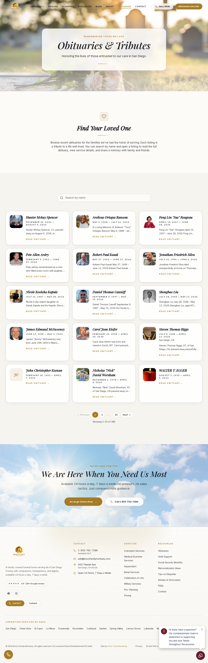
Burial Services (131, 572)
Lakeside (148, 628)
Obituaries (124, 6)
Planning (68, 6)
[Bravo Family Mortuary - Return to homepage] (19, 551)
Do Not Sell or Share (155, 646)
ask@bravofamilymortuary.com (94, 558)
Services (36, 6)
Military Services (132, 583)
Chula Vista (25, 628)
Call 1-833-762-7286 (126, 501)
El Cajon (38, 628)
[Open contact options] (8, 654)
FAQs (161, 585)
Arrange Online (188, 6)
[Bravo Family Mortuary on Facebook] (8, 593)
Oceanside (63, 628)
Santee (103, 628)
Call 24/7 (16, 603)
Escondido (77, 628)
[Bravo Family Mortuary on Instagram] (16, 593)
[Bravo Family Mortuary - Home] (15, 6)
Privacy (139, 646)
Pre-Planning (131, 589)
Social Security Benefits (170, 562)
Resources (85, 6)
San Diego (11, 628)
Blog (99, 6)
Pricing (53, 6)
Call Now (164, 6)
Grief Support (165, 556)
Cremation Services (134, 551)
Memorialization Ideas (169, 568)
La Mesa (50, 628)
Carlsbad (91, 628)
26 (116, 414)
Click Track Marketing (117, 646)
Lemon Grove (133, 628)
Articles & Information (169, 580)
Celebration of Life (134, 578)
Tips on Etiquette (167, 574)
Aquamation (130, 566)
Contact (140, 6)
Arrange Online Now (83, 501)
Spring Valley (116, 628)
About (110, 6)
